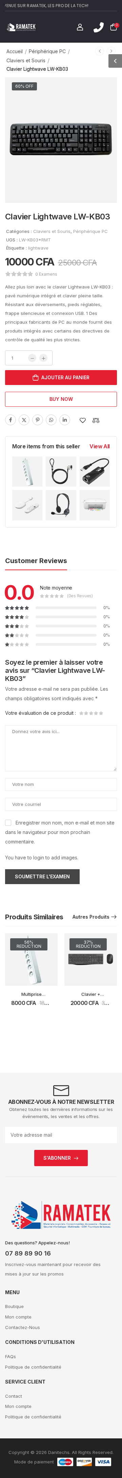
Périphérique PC (47, 51)
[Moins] (32, 358)
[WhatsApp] (51, 419)
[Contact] (99, 27)
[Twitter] (24, 419)
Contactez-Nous (22, 1327)
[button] (115, 61)
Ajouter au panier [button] (31, 1006)
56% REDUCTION (29, 944)
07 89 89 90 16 (28, 1253)
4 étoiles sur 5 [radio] (96, 713)
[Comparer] (96, 420)
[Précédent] (99, 51)
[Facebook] (10, 419)
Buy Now (61, 399)
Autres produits (91, 917)
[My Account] (80, 27)
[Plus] (43, 358)
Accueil (14, 51)
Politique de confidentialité (33, 1367)
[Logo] (21, 27)
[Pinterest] (37, 419)
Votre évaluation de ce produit (40, 713)
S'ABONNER (57, 1158)
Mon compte (18, 1317)
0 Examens (46, 274)
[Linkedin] (64, 419)
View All (99, 446)
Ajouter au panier (65, 377)
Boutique (14, 1306)
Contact (13, 1396)
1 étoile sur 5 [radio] (81, 713)
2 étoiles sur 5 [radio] (86, 713)
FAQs (10, 1356)
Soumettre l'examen (42, 876)
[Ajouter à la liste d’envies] (82, 420)
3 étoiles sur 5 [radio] (91, 713)
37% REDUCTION (88, 944)
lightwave (38, 248)
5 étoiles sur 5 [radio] (100, 713)
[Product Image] (61, 140)
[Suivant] (111, 51)
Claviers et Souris (25, 60)
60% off (24, 86)
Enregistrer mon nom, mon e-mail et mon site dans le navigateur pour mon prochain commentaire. (60, 832)
